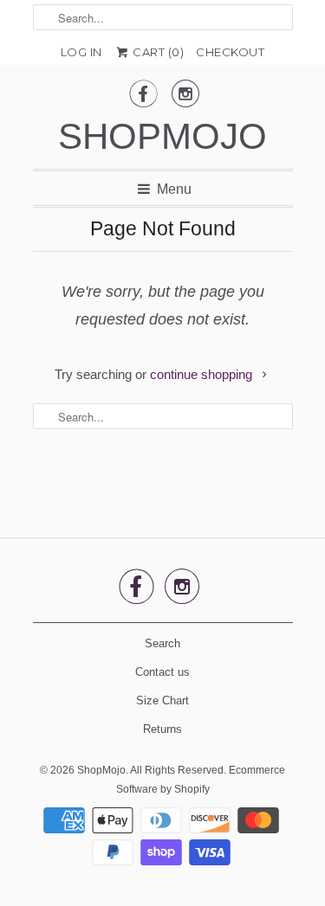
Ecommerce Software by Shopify (201, 779)
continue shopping (203, 374)
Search (162, 643)
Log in (81, 52)
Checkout (230, 52)
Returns (162, 729)
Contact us (162, 671)
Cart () (157, 52)
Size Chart (162, 700)
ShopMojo (162, 136)
